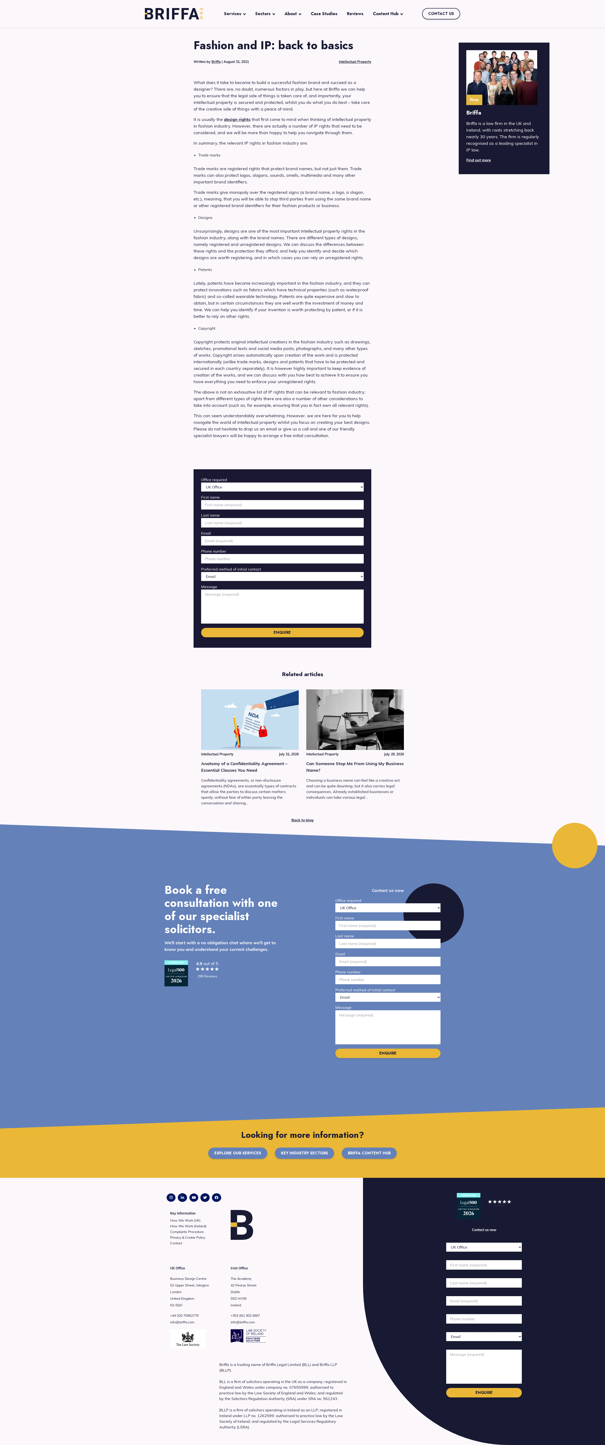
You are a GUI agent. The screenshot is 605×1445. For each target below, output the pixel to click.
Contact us (441, 13)
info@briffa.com (182, 1322)
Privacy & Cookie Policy (187, 1237)
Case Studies (324, 14)
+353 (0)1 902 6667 (245, 1315)
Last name (210, 515)
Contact (176, 1243)
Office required (214, 479)
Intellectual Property (355, 62)
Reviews (355, 14)
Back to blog (302, 820)
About (291, 14)
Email (206, 533)
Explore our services (237, 1153)
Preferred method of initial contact (231, 569)
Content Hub (385, 14)
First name (210, 497)
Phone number (213, 551)
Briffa (216, 62)
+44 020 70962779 (184, 1315)
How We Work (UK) (185, 1220)
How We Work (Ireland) (188, 1226)
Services (232, 14)
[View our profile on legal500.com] (176, 973)
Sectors (263, 14)
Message (209, 586)
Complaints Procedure (187, 1232)
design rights (237, 119)
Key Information (182, 1213)
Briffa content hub (369, 1153)
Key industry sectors (304, 1153)
